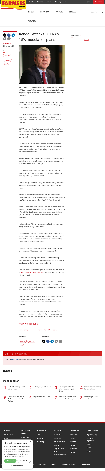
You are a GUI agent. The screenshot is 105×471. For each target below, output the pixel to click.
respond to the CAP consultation (32, 272)
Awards (30, 5)
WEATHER (32, 21)
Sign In (88, 2)
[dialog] (17, 454)
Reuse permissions (60, 454)
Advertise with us (59, 442)
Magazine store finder (59, 450)
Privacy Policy (42, 464)
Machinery (40, 442)
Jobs (65, 2)
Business (7, 55)
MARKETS (59, 12)
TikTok (72, 452)
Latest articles (8, 435)
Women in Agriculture (90, 439)
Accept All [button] (10, 461)
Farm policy (7, 60)
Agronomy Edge (92, 435)
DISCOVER (73, 12)
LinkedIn (73, 442)
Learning (40, 2)
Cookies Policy (54, 464)
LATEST (31, 12)
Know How (15, 360)
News (5, 65)
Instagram (73, 449)
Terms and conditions (68, 464)
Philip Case (7, 43)
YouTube (73, 445)
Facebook (73, 435)
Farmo (38, 5)
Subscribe (98, 2)
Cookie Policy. (19, 456)
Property (58, 2)
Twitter (72, 438)
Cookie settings (85, 464)
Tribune (89, 444)
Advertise (55, 5)
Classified (49, 2)
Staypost (46, 5)
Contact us (57, 438)
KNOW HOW (44, 12)
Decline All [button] (24, 461)
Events (89, 451)
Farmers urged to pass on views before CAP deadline (38, 330)
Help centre (57, 435)
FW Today (31, 2)
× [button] (30, 441)
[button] (17, 465)
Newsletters (25, 437)
